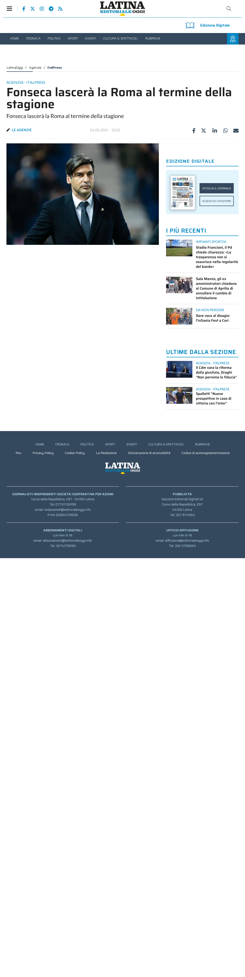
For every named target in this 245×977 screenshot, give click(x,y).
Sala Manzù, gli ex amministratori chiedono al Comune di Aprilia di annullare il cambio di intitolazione (216, 288)
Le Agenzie (22, 130)
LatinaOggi (14, 67)
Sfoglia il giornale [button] (216, 188)
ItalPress (54, 67)
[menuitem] (14, 38)
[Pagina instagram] (39, 8)
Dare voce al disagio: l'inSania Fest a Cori (213, 318)
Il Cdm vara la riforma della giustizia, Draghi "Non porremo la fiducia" (216, 372)
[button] (11, 8)
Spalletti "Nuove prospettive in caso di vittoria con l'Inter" (214, 398)
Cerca (229, 8)
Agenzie (35, 67)
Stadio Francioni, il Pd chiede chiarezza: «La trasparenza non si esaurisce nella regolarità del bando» (217, 257)
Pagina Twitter (30, 8)
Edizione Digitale (215, 25)
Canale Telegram (48, 8)
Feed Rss (57, 8)
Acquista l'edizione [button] (216, 201)
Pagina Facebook (21, 8)
